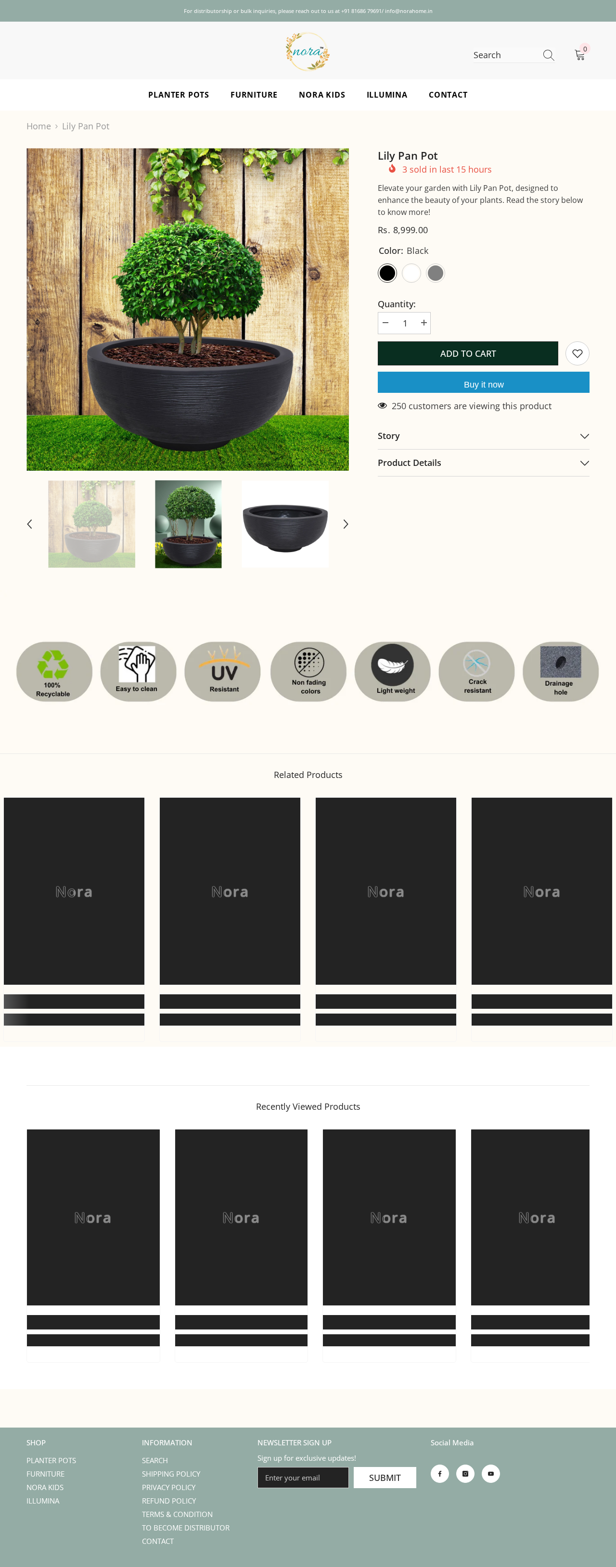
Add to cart (468, 353)
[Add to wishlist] (577, 353)
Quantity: (397, 304)
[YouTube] (491, 1474)
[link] (74, 1001)
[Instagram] (465, 1474)
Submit (385, 1477)
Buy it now (484, 384)
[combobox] (505, 55)
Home (38, 126)
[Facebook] (440, 1474)
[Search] (514, 55)
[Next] (346, 524)
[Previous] (29, 524)
